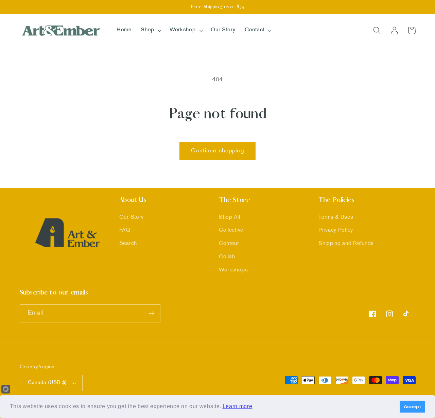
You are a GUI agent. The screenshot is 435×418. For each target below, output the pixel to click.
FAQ (124, 230)
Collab (227, 257)
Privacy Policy (335, 230)
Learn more (238, 406)
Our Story (131, 217)
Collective (231, 230)
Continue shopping (217, 151)
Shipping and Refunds (346, 243)
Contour (229, 243)
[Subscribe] (151, 313)
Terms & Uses (335, 217)
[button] (150, 30)
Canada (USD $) (47, 382)
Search (128, 243)
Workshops (233, 270)
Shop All (229, 217)
